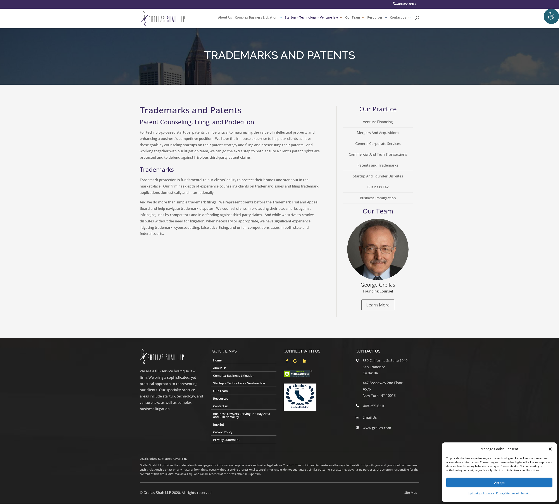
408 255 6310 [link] (406, 3)
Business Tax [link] (378, 187)
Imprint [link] (526, 493)
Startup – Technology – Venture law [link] (311, 17)
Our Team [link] (352, 17)
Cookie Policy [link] (222, 432)
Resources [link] (375, 17)
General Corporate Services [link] (378, 143)
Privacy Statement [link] (507, 493)
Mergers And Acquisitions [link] (378, 132)
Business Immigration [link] (378, 198)
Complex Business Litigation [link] (256, 17)
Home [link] (217, 360)
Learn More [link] (378, 305)
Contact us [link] (398, 17)
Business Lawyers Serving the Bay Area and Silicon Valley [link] (241, 415)
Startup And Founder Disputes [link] (378, 176)
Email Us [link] (370, 417)
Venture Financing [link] (378, 121)
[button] (550, 449)
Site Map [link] (410, 492)
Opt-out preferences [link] (481, 493)
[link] (551, 16)
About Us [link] (225, 17)
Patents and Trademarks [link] (377, 165)
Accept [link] (499, 482)
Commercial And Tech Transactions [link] (378, 154)
